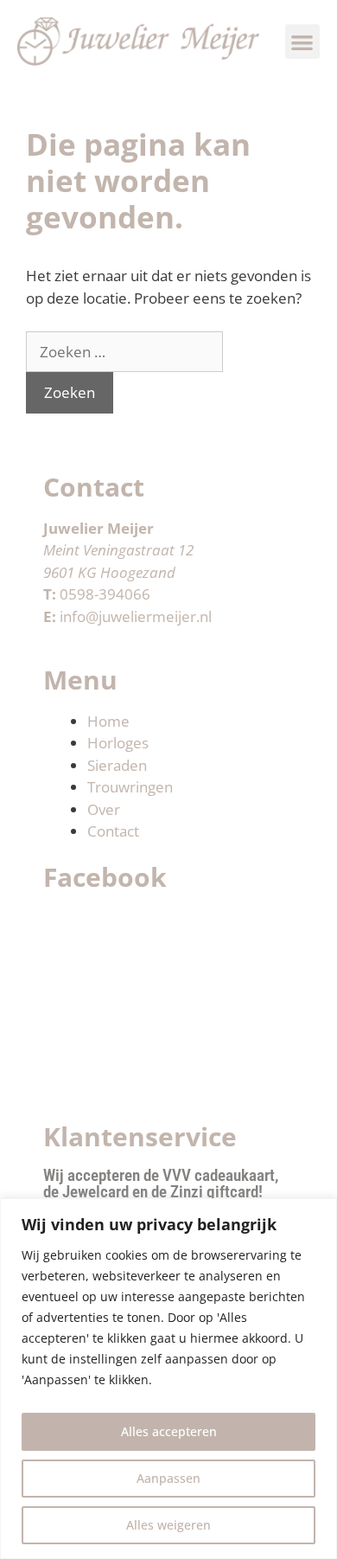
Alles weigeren (168, 1525)
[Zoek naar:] (124, 352)
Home (108, 721)
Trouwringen (130, 787)
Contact (113, 831)
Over (103, 809)
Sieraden (117, 765)
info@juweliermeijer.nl (136, 616)
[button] (303, 42)
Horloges (118, 743)
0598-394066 (105, 594)
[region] (168, 1378)
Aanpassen (168, 1478)
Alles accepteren (169, 1431)
